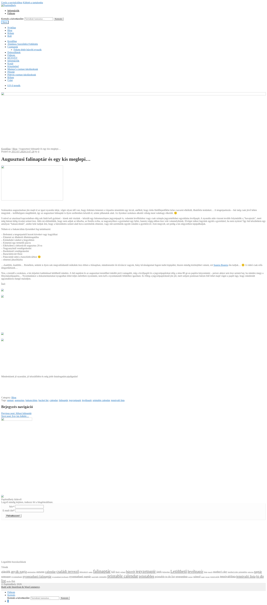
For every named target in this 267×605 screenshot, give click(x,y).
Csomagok (12, 47)
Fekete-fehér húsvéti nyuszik (28, 49)
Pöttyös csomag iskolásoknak (21, 74)
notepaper (6, 576)
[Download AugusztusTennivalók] (2, 339)
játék (159, 571)
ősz (13, 581)
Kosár (10, 63)
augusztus (19, 400)
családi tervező (67, 571)
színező (197, 576)
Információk (13, 10)
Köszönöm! (13, 66)
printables (146, 576)
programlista (182, 576)
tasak (203, 577)
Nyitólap (11, 27)
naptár (258, 571)
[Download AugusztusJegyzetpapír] (2, 295)
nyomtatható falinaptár (37, 576)
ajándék (5, 571)
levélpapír (86, 400)
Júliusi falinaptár (16, 413)
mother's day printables (237, 572)
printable (103, 577)
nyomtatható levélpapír (60, 577)
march (210, 572)
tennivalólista (228, 576)
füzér (118, 572)
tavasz (207, 577)
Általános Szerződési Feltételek (22, 44)
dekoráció (84, 572)
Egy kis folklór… (15, 416)
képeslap (166, 572)
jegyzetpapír (75, 400)
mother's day (220, 571)
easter (91, 572)
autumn (40, 571)
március (250, 572)
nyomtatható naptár (80, 576)
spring (190, 577)
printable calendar (101, 400)
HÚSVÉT (12, 58)
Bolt (9, 36)
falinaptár (63, 400)
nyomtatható (16, 577)
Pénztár (11, 72)
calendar (54, 400)
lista (205, 572)
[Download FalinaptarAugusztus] (2, 289)
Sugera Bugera (221, 265)
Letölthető (178, 571)
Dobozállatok (14, 52)
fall (113, 571)
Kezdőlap (12, 41)
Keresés (58, 19)
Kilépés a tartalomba (33, 2)
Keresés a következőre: (12, 18)
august (10, 400)
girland (122, 572)
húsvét (130, 571)
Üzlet (10, 80)
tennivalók (214, 577)
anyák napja (19, 571)
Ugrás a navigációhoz (11, 2)
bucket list (43, 400)
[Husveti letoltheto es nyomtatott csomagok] (2, 496)
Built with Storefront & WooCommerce (20, 587)
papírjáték (95, 577)
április (8, 581)
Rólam (10, 33)
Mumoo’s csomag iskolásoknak (22, 69)
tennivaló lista (118, 400)
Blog (9, 30)
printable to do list (165, 576)
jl (38, 151)
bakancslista (31, 400)
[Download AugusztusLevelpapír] (2, 333)
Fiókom (11, 13)
